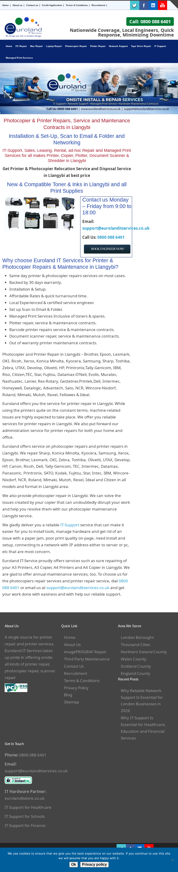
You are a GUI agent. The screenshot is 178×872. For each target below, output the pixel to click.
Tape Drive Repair (141, 46)
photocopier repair (21, 670)
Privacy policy (94, 864)
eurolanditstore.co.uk (24, 798)
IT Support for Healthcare (28, 807)
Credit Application (52, 5)
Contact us (32, 5)
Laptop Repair (54, 46)
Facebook (144, 5)
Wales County (133, 659)
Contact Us (74, 666)
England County (135, 673)
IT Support (160, 46)
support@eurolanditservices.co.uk (116, 228)
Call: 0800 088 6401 (150, 21)
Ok (73, 864)
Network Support (118, 46)
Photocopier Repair (76, 46)
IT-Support (69, 524)
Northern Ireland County (144, 651)
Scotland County (136, 666)
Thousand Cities (135, 644)
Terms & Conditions (77, 5)
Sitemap (71, 702)
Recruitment (98, 5)
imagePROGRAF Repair (85, 651)
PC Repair (21, 46)
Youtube (162, 5)
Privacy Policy (76, 687)
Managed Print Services (19, 57)
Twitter (134, 5)
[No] (172, 860)
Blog (68, 694)
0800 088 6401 (111, 237)
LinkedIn (153, 5)
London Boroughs (137, 637)
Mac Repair (36, 46)
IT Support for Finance (25, 825)
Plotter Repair (98, 46)
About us (17, 5)
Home (5, 5)
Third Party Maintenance (87, 659)
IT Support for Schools (25, 816)
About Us (72, 644)
